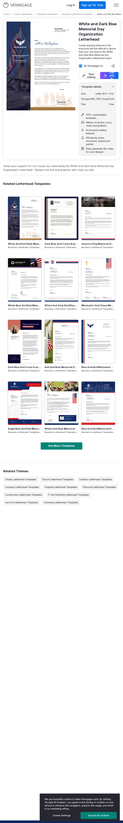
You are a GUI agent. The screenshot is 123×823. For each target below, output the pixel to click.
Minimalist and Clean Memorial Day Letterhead (98, 305)
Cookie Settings (62, 815)
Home (6, 14)
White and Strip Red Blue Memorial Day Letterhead (61, 305)
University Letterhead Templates (61, 502)
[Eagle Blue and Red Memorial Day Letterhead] (24, 403)
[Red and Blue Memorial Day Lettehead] (61, 341)
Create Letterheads (23, 14)
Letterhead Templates (47, 14)
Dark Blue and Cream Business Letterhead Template (61, 243)
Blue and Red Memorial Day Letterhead (98, 428)
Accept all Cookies (98, 815)
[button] (89, 75)
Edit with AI (111, 75)
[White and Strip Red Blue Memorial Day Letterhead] (61, 279)
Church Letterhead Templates (58, 479)
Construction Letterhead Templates (23, 494)
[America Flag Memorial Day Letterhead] (98, 218)
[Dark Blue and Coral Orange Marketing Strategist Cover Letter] (24, 341)
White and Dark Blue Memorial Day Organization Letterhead (24, 243)
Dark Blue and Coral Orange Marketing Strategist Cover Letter (24, 367)
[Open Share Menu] (113, 65)
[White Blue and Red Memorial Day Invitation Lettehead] (24, 279)
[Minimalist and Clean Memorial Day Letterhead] (98, 279)
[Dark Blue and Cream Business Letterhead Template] (61, 218)
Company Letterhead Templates (22, 487)
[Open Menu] (116, 5)
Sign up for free (92, 5)
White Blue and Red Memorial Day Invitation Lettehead (24, 305)
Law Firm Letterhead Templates (21, 502)
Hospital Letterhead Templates (61, 487)
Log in (71, 5)
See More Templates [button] (61, 445)
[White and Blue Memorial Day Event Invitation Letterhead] (61, 403)
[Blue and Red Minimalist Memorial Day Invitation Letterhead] (98, 341)
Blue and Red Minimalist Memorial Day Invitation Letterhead (98, 367)
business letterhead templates (77, 14)
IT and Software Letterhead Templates (68, 494)
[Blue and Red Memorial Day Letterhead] (98, 403)
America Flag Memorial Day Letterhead (98, 243)
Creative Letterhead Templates (95, 479)
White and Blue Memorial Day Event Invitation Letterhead (61, 428)
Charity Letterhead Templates (20, 479)
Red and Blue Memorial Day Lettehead (61, 367)
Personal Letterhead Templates (99, 487)
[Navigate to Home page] (17, 5)
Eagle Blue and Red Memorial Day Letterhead (24, 428)
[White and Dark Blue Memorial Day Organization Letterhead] (24, 218)
